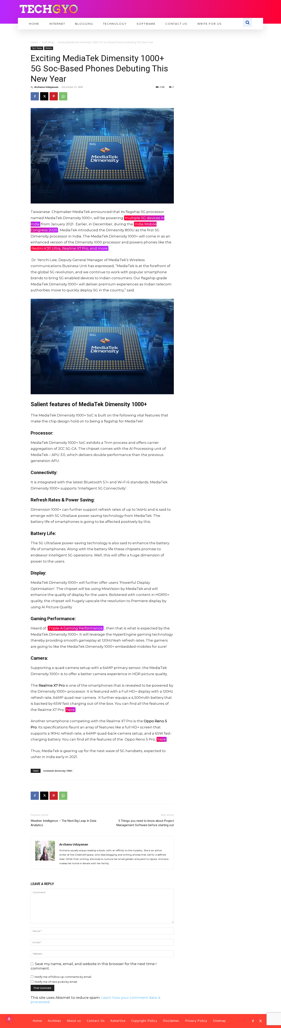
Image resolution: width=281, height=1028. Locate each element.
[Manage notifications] (9, 1019)
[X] (44, 96)
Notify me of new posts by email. (56, 981)
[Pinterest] (54, 96)
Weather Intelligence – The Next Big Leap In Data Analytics (63, 823)
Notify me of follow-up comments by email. (63, 976)
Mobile (48, 48)
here (70, 710)
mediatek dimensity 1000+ (58, 770)
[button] (247, 22)
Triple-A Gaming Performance (76, 628)
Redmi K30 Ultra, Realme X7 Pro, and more (69, 248)
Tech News (48, 42)
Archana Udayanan (46, 86)
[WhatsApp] (63, 96)
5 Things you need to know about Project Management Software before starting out (145, 823)
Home (34, 42)
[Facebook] (35, 96)
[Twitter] (260, 1021)
